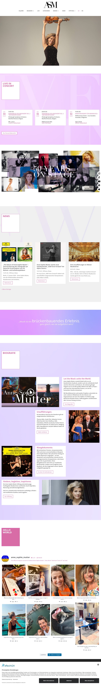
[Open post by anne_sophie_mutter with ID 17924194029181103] (87, 624)
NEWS (63, 11)
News (16, 273)
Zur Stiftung (8, 496)
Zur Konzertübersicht (9, 133)
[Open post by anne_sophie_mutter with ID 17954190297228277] (62, 580)
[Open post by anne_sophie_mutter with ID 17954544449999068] (38, 620)
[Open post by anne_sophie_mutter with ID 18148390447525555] (38, 580)
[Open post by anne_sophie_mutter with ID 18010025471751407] (14, 620)
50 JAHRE (21, 11)
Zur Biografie (69, 404)
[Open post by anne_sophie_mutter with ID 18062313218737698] (62, 620)
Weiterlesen (7, 283)
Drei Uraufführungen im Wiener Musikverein (81, 265)
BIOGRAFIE (29, 11)
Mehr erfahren (42, 432)
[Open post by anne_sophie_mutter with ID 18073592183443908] (87, 580)
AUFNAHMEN (46, 11)
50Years (11, 273)
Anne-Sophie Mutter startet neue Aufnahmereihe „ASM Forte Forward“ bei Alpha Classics (50, 266)
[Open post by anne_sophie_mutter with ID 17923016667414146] (14, 580)
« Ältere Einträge (6, 289)
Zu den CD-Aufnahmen (45, 472)
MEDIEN (55, 11)
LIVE (38, 11)
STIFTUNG (71, 11)
